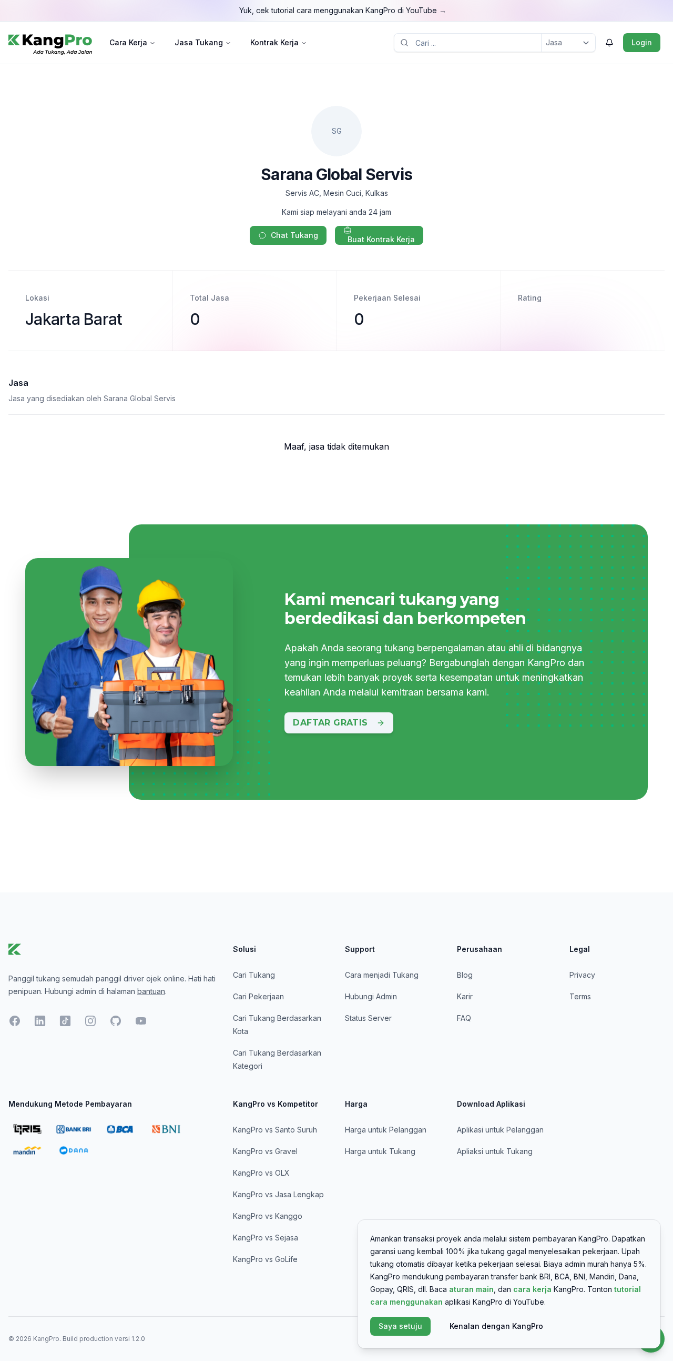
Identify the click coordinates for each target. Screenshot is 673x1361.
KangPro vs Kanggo (267, 1215)
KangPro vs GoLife (265, 1259)
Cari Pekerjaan (258, 996)
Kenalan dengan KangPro (496, 1326)
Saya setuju (400, 1326)
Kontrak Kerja (274, 42)
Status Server (368, 1018)
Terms (580, 996)
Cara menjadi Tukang (382, 974)
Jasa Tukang (199, 42)
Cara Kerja (128, 42)
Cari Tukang (254, 974)
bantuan (151, 991)
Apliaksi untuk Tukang (495, 1151)
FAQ (464, 1018)
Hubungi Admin (371, 996)
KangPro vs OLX (261, 1172)
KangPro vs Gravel (265, 1151)
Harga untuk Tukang (380, 1151)
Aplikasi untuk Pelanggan (500, 1129)
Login (641, 42)
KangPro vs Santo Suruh (275, 1129)
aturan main (471, 1289)
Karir (465, 996)
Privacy (582, 974)
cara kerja (532, 1289)
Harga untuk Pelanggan (385, 1129)
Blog (465, 974)
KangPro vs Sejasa (265, 1237)
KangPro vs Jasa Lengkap (278, 1194)
